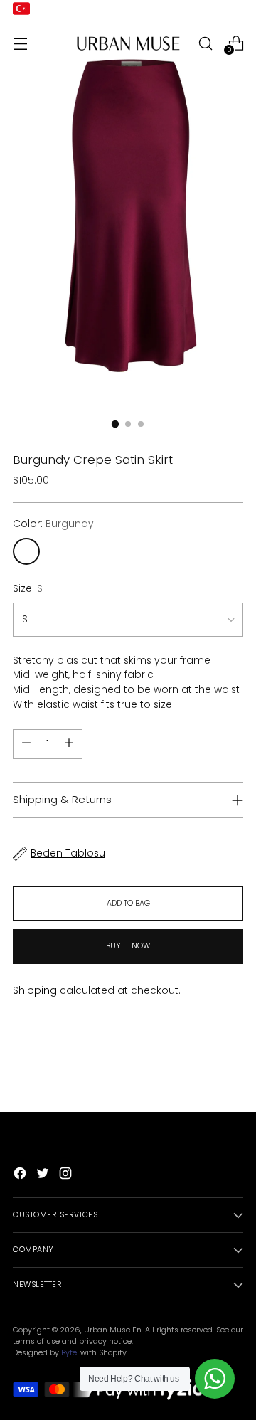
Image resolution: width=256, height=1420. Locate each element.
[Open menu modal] (20, 43)
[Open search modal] (205, 43)
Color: (53, 524)
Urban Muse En (113, 1330)
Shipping (35, 990)
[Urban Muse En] (128, 43)
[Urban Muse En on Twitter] (44, 1175)
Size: (28, 588)
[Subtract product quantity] (69, 744)
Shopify (113, 1352)
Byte (69, 1352)
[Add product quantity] (26, 744)
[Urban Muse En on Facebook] (21, 1175)
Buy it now (128, 946)
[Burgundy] (26, 551)
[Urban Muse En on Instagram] (66, 1175)
